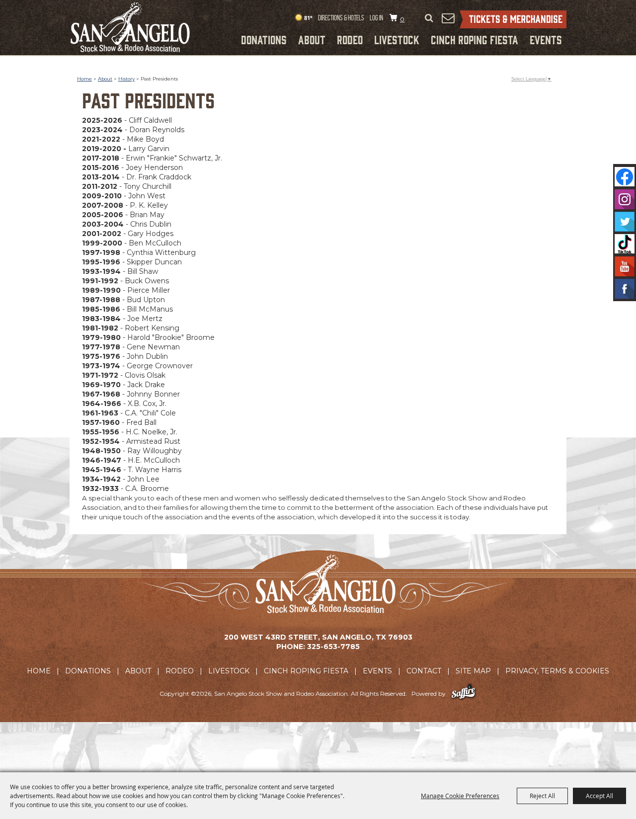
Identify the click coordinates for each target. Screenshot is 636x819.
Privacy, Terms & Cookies (557, 670)
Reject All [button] (542, 796)
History (126, 79)
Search (429, 18)
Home (84, 79)
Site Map (473, 670)
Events (546, 39)
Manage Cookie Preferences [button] (460, 796)
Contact (423, 670)
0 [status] (402, 19)
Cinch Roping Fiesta (474, 39)
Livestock (396, 39)
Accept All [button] (599, 796)
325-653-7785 (333, 646)
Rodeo (350, 39)
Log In (376, 18)
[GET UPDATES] (448, 18)
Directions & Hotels (341, 18)
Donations (264, 39)
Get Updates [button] (448, 18)
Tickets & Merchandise (513, 19)
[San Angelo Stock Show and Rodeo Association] (130, 27)
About (311, 39)
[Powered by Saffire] (463, 693)
